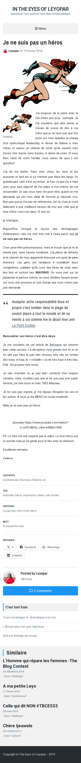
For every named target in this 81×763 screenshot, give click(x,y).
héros (18, 495)
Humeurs (25, 479)
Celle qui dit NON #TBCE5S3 (30, 705)
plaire (40, 495)
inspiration (29, 495)
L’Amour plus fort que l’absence (23, 626)
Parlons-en (39, 479)
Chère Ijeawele (17, 725)
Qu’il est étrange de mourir (20, 635)
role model (52, 495)
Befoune (55, 345)
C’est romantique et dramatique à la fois (29, 617)
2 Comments (42, 591)
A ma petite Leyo (19, 686)
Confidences (10, 479)
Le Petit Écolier (23, 325)
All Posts (26, 579)
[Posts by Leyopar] (5, 50)
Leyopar (14, 50)
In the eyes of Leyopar (40, 9)
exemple (8, 495)
